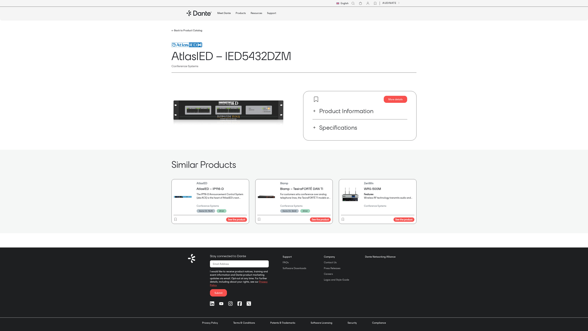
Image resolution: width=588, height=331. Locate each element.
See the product (236, 219)
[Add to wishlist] (316, 99)
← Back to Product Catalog (187, 30)
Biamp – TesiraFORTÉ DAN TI (301, 189)
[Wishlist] (375, 3)
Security (352, 322)
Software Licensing (321, 322)
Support (287, 256)
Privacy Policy (210, 322)
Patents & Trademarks (282, 322)
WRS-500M (372, 189)
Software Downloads (294, 268)
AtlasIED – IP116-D (210, 189)
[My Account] (368, 3)
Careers (328, 273)
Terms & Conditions (244, 322)
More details (395, 99)
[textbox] (342, 3)
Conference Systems (185, 66)
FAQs (286, 262)
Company (329, 256)
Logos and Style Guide (336, 279)
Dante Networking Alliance (380, 256)
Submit (218, 292)
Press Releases (332, 268)
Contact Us (330, 262)
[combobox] (342, 3)
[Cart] (360, 3)
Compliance (379, 322)
